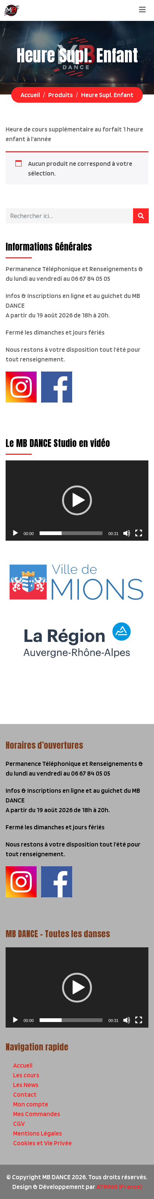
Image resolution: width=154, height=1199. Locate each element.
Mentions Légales (37, 1133)
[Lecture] (15, 533)
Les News (25, 1084)
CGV (19, 1123)
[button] (77, 500)
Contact (25, 1094)
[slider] (71, 533)
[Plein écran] (138, 533)
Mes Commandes (36, 1114)
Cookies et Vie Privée (42, 1143)
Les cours (26, 1075)
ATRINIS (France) (119, 1186)
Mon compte (30, 1104)
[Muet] (126, 533)
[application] (77, 500)
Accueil (23, 1065)
